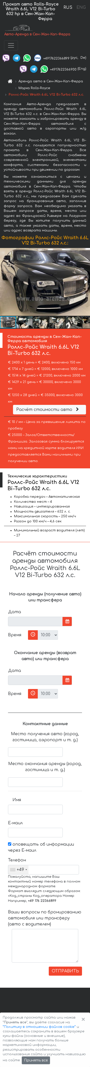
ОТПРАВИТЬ (65, 971)
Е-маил (15, 823)
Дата (14, 612)
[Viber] (6, 57)
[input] (35, 621)
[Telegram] (16, 57)
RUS (68, 7)
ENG (81, 7)
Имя (16, 800)
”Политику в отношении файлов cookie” (39, 1027)
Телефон (16, 860)
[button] (86, 282)
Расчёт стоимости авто (45, 409)
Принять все (36, 1060)
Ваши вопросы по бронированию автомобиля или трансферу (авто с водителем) (44, 918)
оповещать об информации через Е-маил (41, 847)
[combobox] (18, 869)
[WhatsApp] (27, 57)
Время (14, 635)
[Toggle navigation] (11, 45)
